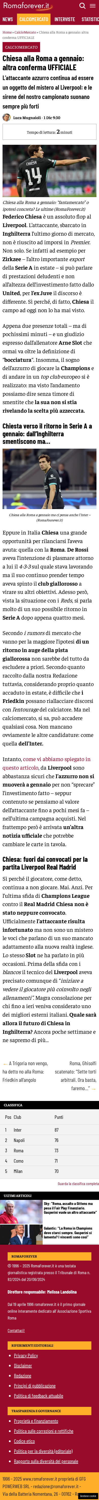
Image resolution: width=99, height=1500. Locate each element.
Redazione (22, 1375)
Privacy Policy (26, 1355)
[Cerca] (83, 6)
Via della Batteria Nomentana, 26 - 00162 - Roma (44, 1494)
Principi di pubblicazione (35, 1385)
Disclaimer (23, 1365)
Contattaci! (16, 1330)
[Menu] (93, 6)
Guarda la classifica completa (78, 1183)
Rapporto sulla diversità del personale (46, 1461)
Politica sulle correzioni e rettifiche (43, 1431)
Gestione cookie (88, 1495)
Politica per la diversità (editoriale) (43, 1451)
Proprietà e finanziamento (36, 1421)
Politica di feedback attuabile (38, 1395)
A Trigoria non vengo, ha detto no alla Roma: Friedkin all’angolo (25, 1071)
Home (7, 32)
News (8, 19)
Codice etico (24, 1441)
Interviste (65, 19)
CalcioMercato (34, 19)
